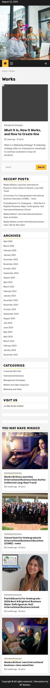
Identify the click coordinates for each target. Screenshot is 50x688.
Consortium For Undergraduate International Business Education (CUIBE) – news (23, 540)
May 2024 (7, 332)
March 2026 (8, 246)
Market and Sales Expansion (16, 385)
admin (21, 139)
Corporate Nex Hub (12, 371)
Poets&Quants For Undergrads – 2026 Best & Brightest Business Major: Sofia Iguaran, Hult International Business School (24, 206)
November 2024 (10, 305)
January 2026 (9, 255)
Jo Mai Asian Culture (13, 406)
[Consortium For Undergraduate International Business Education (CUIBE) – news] (25, 511)
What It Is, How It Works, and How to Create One (22, 132)
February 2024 (9, 345)
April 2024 (7, 336)
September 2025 (10, 273)
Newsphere (39, 681)
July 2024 (7, 323)
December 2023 (10, 354)
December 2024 (10, 300)
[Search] (46, 63)
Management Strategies (13, 125)
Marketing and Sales (12, 389)
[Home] (5, 64)
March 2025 (8, 286)
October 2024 (9, 309)
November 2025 (10, 264)
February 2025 (9, 291)
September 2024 (10, 314)
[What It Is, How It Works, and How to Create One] (25, 102)
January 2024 (9, 350)
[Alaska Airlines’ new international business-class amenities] (25, 636)
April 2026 (7, 241)
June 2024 (8, 327)
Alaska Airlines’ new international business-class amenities (23, 664)
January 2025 (9, 295)
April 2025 (7, 282)
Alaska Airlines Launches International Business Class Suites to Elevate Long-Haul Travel (23, 188)
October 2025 (9, 268)
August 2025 (9, 277)
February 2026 (9, 250)
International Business (13, 376)
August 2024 (9, 318)
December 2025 (10, 259)
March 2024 (8, 341)
